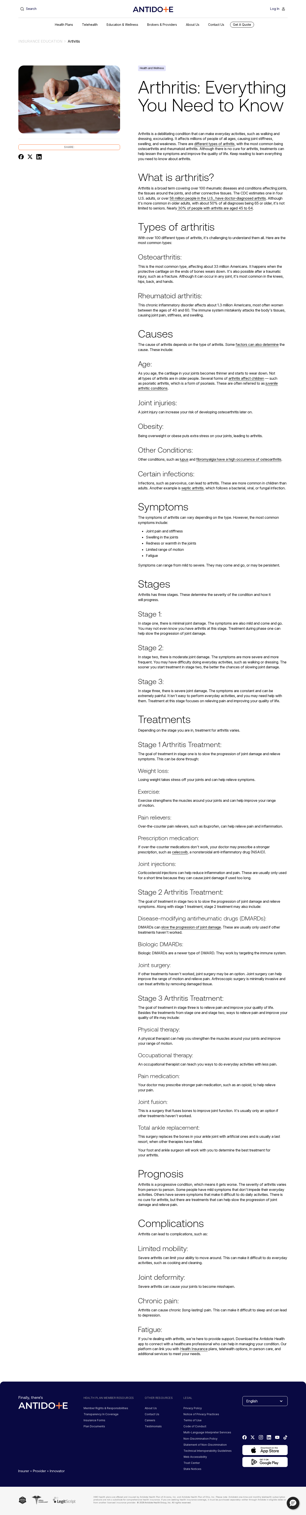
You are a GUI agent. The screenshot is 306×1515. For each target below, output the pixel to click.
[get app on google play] (265, 1462)
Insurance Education (40, 41)
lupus (184, 459)
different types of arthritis (214, 144)
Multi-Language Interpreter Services (207, 1432)
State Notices (192, 1469)
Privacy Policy (192, 1408)
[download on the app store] (265, 1450)
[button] (64, 25)
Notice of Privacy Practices (201, 1414)
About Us (151, 1408)
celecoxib (180, 852)
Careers (150, 1420)
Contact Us (152, 1414)
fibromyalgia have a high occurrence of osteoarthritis (238, 459)
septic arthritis (192, 488)
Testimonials (153, 1426)
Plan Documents (94, 1426)
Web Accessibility (195, 1456)
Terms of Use (192, 1420)
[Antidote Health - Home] (153, 9)
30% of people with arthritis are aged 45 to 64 (215, 208)
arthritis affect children (246, 378)
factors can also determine (257, 344)
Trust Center (191, 1463)
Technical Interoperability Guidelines (207, 1450)
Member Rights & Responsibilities (106, 1408)
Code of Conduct (194, 1426)
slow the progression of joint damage (191, 927)
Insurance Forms (94, 1420)
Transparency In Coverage (101, 1414)
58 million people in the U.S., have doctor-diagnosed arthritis (218, 198)
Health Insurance (194, 1349)
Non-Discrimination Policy (200, 1438)
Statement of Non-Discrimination (205, 1444)
